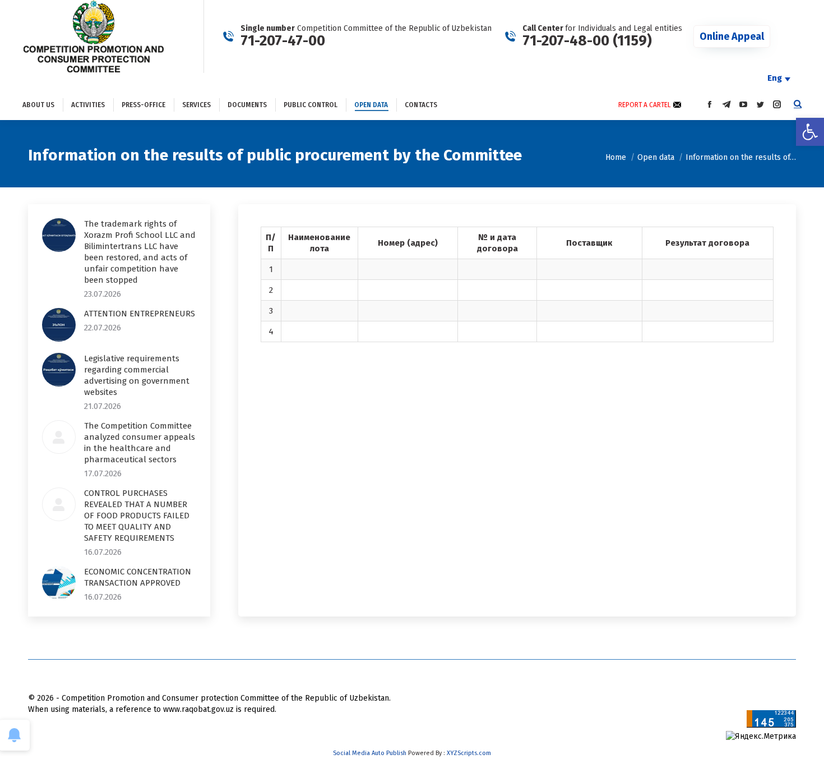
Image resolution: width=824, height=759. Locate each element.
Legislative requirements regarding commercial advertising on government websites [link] (136, 375)
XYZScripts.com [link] (469, 753)
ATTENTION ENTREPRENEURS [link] (139, 314)
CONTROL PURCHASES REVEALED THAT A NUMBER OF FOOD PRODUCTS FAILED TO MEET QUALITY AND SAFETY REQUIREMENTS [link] (136, 515)
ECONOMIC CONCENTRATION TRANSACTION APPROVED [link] (137, 577)
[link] (810, 132)
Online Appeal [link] (732, 36)
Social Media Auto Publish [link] (369, 753)
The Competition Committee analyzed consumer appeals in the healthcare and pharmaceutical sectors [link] (139, 442)
